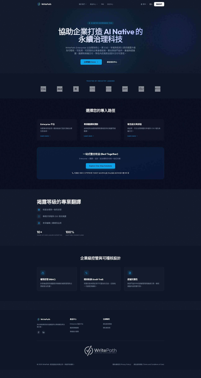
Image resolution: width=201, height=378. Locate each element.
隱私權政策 (106, 328)
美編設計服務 (74, 331)
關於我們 (82, 4)
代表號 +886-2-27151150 (82, 173)
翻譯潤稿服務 (74, 328)
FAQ (102, 4)
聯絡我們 (159, 4)
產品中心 (93, 4)
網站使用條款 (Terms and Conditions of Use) (149, 364)
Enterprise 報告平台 (76, 324)
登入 (150, 4)
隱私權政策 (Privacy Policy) (122, 364)
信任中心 (110, 4)
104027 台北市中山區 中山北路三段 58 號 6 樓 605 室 (111, 173)
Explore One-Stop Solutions (100, 166)
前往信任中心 (112, 62)
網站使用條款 (107, 324)
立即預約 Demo (90, 62)
